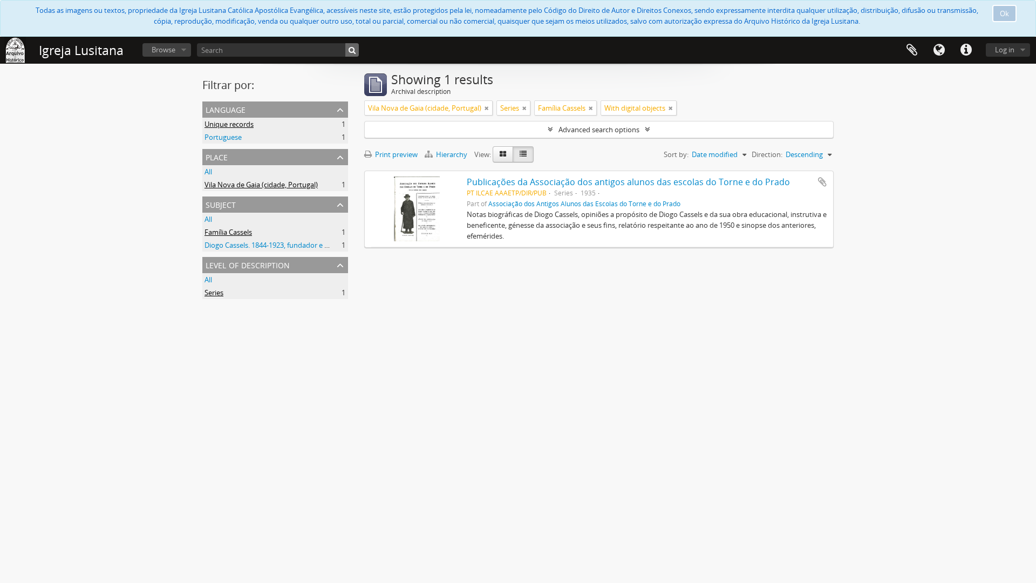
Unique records (229, 124)
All (208, 172)
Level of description (248, 264)
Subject (221, 203)
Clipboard (911, 50)
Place (217, 156)
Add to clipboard (822, 182)
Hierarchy (451, 154)
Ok (1004, 13)
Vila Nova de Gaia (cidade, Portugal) (261, 184)
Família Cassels (228, 232)
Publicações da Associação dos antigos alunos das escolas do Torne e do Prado (628, 182)
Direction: (767, 154)
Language (938, 50)
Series (214, 292)
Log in (1004, 50)
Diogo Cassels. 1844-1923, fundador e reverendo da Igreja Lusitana (310, 245)
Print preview (395, 154)
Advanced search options (598, 129)
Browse (163, 50)
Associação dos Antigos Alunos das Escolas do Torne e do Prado (584, 203)
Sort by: (676, 154)
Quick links (965, 50)
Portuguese (223, 137)
